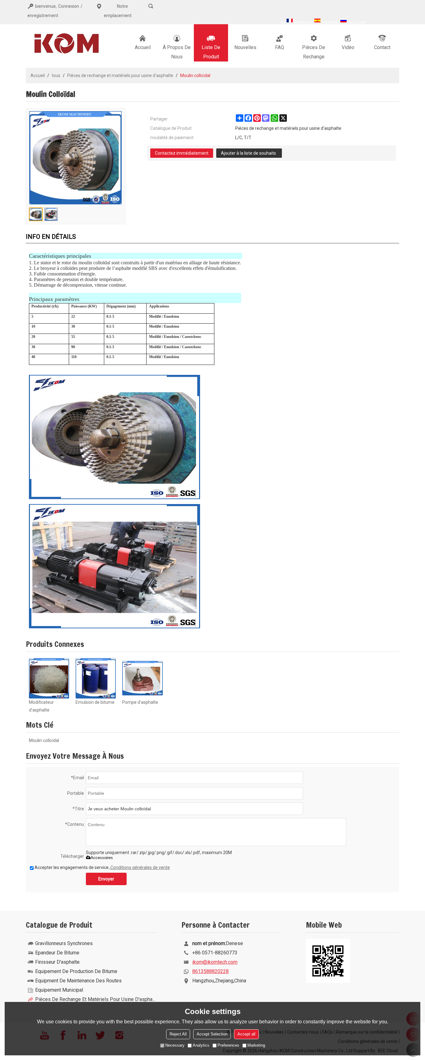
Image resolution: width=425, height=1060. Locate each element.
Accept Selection (212, 1034)
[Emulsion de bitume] (96, 678)
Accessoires (102, 857)
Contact (382, 47)
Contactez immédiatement (181, 153)
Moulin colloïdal (44, 740)
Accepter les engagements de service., (102, 867)
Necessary (174, 1045)
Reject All (178, 1034)
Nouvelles (245, 47)
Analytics (201, 1045)
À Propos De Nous (177, 52)
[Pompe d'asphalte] (142, 678)
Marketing (256, 1045)
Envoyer (106, 878)
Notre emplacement (118, 11)
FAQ (279, 47)
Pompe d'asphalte (140, 702)
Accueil (143, 47)
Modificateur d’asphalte (41, 706)
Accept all (246, 1034)
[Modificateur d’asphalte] (49, 678)
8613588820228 (210, 971)
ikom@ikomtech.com (214, 962)
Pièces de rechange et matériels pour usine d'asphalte (120, 75)
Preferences (228, 1045)
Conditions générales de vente (140, 867)
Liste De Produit (211, 52)
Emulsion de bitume (95, 702)
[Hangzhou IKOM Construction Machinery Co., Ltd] (65, 42)
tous (56, 75)
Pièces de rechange (313, 52)
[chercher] (151, 6)
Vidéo (348, 47)
